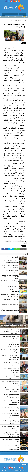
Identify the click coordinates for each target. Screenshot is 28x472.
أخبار (17, 14)
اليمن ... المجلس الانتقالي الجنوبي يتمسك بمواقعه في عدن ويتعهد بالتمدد (10, 261)
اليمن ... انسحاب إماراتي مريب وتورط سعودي (10, 304)
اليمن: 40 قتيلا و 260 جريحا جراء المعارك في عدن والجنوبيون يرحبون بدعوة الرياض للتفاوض (10, 266)
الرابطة (21, 14)
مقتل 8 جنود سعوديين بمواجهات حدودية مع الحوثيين (10, 300)
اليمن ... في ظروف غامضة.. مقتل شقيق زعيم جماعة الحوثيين (10, 280)
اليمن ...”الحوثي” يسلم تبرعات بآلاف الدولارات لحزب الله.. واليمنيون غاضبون (10, 295)
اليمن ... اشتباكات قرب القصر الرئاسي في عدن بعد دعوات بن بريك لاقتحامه (10, 285)
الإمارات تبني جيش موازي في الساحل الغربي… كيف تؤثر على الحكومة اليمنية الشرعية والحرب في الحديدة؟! (10, 310)
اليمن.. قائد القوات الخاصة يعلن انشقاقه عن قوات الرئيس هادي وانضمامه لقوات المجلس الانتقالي (10, 277)
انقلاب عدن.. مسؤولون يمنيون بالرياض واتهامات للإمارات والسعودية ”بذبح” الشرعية (10, 271)
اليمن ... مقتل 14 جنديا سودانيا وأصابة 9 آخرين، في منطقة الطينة (10, 290)
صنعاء (24, 243)
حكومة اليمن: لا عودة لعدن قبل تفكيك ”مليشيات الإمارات (11, 256)
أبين (10, 241)
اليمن (22, 241)
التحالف (6, 241)
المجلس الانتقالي (16, 241)
